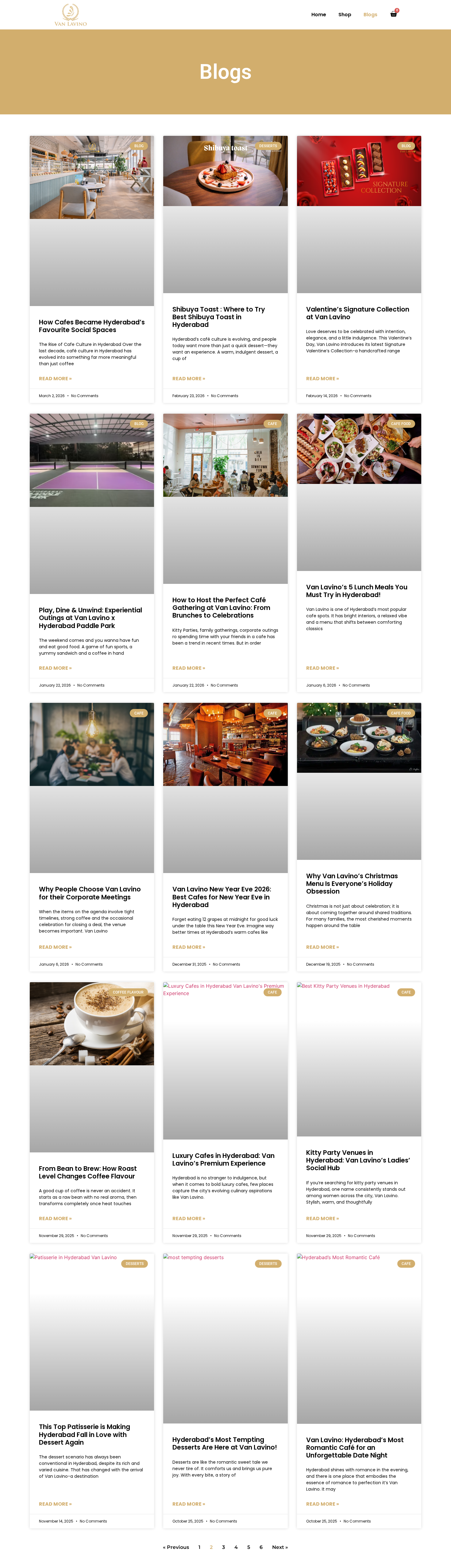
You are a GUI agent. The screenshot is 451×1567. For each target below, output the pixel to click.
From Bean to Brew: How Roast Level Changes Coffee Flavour (88, 1172)
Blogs (370, 14)
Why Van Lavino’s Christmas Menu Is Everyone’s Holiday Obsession (352, 884)
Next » (280, 1547)
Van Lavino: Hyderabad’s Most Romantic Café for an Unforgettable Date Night (355, 1447)
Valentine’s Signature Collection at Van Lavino (357, 313)
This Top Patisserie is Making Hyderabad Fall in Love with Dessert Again (84, 1434)
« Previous (176, 1547)
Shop (344, 14)
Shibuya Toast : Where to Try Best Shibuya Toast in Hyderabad (218, 317)
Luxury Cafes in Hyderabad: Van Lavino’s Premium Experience (223, 1159)
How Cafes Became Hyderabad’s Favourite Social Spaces (92, 326)
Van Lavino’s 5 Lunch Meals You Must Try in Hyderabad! (356, 591)
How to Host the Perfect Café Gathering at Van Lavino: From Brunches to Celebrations (221, 608)
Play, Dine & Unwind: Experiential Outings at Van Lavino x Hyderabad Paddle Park (90, 618)
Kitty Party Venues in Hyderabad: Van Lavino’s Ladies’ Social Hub (358, 1160)
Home (318, 14)
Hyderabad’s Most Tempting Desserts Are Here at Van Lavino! (224, 1443)
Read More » (55, 378)
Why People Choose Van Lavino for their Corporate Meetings (90, 893)
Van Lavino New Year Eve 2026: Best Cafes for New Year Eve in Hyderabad (221, 897)
